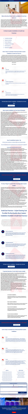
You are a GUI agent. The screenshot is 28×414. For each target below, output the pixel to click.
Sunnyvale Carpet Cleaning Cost (21, 375)
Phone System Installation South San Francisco (7, 378)
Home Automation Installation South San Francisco (7, 379)
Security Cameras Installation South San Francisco (7, 376)
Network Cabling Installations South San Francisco (7, 377)
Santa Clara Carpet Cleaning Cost (21, 376)
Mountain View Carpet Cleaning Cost (21, 377)
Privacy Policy (19, 409)
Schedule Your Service (11, 105)
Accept (14, 412)
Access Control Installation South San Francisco (7, 375)
